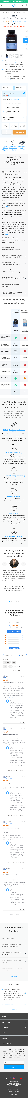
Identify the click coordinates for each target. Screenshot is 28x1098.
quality (5, 666)
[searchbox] (10, 655)
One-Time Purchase (8, 117)
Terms (16, 1094)
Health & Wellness (17, 12)
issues (10, 666)
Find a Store (6, 1043)
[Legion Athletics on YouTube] (21, 1078)
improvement (7, 662)
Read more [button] (10, 697)
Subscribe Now (22, 1)
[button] (1, 1)
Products (8, 12)
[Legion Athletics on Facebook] (10, 1078)
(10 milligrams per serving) (11, 173)
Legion (14, 5)
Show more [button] (17, 666)
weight (14, 662)
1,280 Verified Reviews (19, 21)
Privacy (12, 1094)
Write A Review (14, 648)
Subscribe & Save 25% (9, 93)
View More (14, 976)
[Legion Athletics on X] (6, 1078)
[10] (6, 234)
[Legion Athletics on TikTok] (17, 1078)
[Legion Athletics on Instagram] (13, 1078)
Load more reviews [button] (14, 914)
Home (3, 12)
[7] (7, 206)
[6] (6, 206)
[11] (7, 234)
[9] (5, 234)
